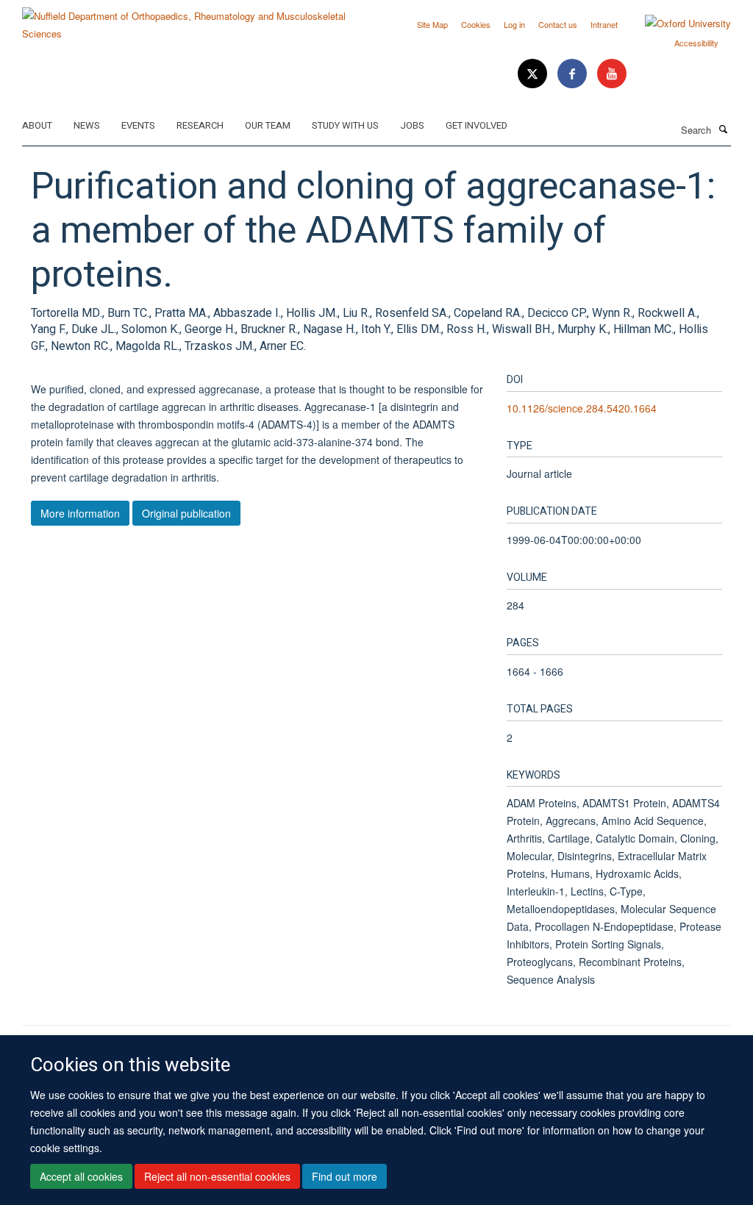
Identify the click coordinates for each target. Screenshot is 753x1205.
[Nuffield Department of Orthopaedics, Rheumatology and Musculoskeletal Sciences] (193, 19)
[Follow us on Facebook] (573, 74)
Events (138, 125)
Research (200, 125)
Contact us (557, 24)
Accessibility (696, 43)
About (37, 125)
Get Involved (476, 125)
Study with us (345, 125)
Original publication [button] (186, 513)
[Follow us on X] (534, 74)
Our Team (267, 125)
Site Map (432, 24)
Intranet (604, 24)
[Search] (723, 129)
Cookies (475, 24)
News (87, 125)
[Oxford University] (677, 23)
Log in (514, 24)
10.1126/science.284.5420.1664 (582, 408)
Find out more (344, 1176)
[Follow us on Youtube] (612, 74)
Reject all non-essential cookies (217, 1176)
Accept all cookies (81, 1176)
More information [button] (80, 513)
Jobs (412, 125)
